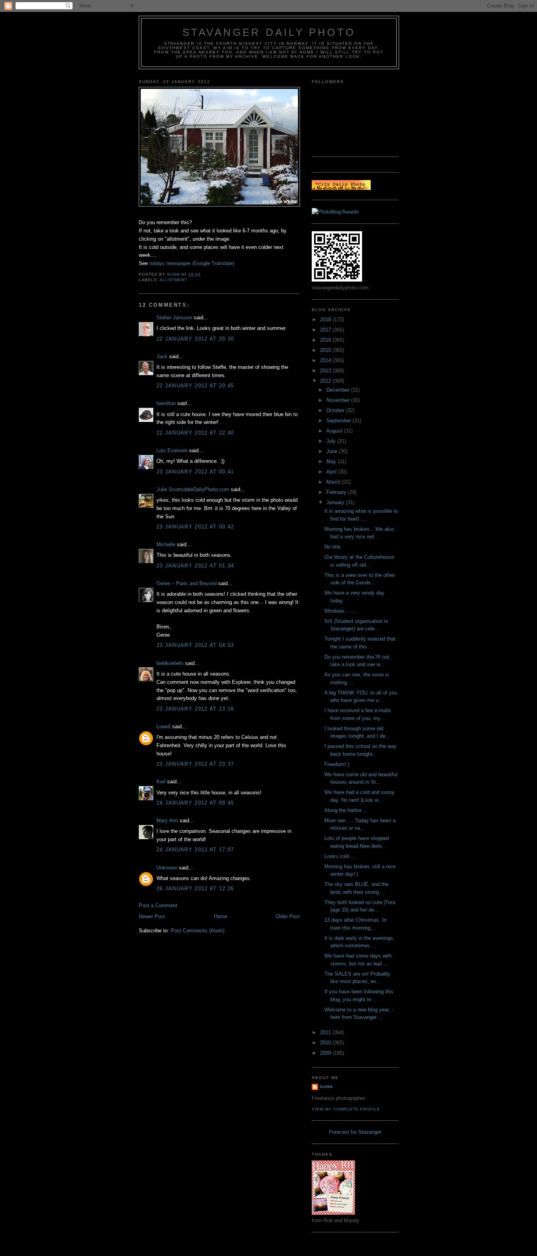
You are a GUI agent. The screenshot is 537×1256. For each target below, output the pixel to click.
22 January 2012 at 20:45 (195, 386)
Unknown (166, 868)
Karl (161, 782)
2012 (326, 381)
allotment (173, 280)
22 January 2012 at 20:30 (195, 339)
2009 (326, 1053)
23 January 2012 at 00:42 (195, 527)
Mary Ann (167, 820)
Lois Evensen (172, 450)
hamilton (166, 403)
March (334, 482)
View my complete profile (346, 1109)
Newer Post (152, 916)
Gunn (326, 1087)
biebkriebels (170, 663)
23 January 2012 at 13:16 (195, 709)
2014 (326, 360)
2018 (326, 319)
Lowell (163, 726)
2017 (326, 330)
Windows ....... (340, 611)
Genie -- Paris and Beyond (186, 583)
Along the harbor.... (346, 810)
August (335, 431)
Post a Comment (158, 905)
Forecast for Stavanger (355, 1132)
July (331, 441)
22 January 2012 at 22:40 (195, 433)
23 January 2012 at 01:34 (195, 566)
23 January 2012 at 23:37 (195, 764)
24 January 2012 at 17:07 (195, 850)
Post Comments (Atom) (197, 931)
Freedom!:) (336, 764)
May (332, 461)
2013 (326, 371)
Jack (161, 356)
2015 (326, 350)
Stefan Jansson (174, 317)
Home (220, 916)
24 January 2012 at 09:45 (195, 803)
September (339, 421)
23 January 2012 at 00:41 (195, 472)
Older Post (288, 916)
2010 (326, 1043)
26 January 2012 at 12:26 (195, 888)
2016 (326, 340)
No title (332, 547)
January (336, 502)
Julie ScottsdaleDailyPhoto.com (192, 489)
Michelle (165, 544)
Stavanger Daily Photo (268, 32)
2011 (326, 1032)
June (332, 451)
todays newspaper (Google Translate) (191, 263)
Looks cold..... (340, 856)
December (338, 390)
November (338, 400)
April (332, 472)
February (337, 492)
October (336, 410)
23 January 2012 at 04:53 (195, 645)
